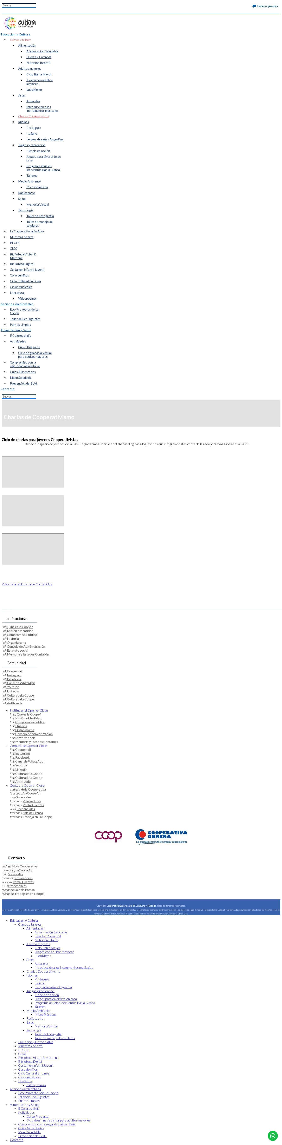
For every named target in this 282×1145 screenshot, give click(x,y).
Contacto (27, 785)
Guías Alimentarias (23, 372)
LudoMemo (34, 89)
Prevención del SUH (23, 383)
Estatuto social (17, 650)
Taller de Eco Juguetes (25, 319)
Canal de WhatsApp (20, 683)
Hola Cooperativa (33, 789)
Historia (12, 638)
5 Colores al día (20, 335)
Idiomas (23, 122)
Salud (22, 198)
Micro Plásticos (37, 187)
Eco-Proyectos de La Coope (24, 311)
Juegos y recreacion (31, 145)
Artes (22, 95)
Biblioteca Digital (22, 264)
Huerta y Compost (38, 57)
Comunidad (28, 745)
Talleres (31, 175)
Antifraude (14, 703)
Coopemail (14, 671)
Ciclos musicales (21, 287)
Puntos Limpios (20, 324)
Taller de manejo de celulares (39, 223)
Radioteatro (26, 193)
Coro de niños (19, 275)
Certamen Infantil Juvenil (27, 269)
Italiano (31, 133)
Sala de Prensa (33, 813)
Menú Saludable (21, 377)
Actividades (18, 341)
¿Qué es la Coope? (19, 627)
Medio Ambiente (29, 181)
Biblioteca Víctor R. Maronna (23, 256)
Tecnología (25, 210)
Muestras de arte (21, 237)
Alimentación (27, 45)
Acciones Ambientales (25, 1089)
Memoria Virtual (37, 204)
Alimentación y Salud (24, 1104)
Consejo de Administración (25, 646)
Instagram (14, 675)
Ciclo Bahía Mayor (39, 74)
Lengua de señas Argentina (44, 139)
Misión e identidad (19, 631)
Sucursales (23, 797)
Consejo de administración (34, 734)
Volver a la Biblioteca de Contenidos (27, 584)
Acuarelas (33, 101)
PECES (14, 243)
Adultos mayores (29, 68)
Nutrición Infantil (38, 63)
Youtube (12, 687)
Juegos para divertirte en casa (43, 158)
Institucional (29, 710)
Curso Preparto (29, 347)
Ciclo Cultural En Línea (25, 281)
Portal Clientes (33, 805)
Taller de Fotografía (40, 216)
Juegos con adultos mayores (39, 82)
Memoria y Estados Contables (28, 654)
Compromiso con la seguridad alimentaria (25, 364)
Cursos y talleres (20, 39)
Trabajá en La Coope (37, 817)
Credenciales (26, 809)
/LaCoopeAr (31, 793)
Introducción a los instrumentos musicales (42, 108)
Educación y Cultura (24, 920)
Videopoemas (27, 298)
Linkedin (12, 691)
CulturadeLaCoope (20, 695)
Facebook (13, 679)
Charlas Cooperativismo (33, 116)
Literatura (17, 292)
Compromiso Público (21, 635)
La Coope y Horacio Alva (27, 231)
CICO (14, 248)
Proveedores (32, 801)
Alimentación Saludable (42, 51)
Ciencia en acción (38, 151)
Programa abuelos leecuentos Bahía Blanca (43, 168)
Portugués (33, 127)
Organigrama (16, 642)
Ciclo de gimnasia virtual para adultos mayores (35, 354)
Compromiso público (30, 722)
